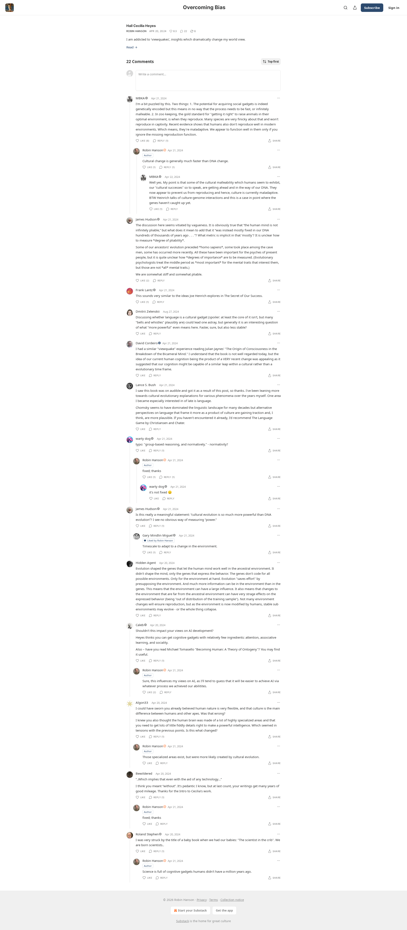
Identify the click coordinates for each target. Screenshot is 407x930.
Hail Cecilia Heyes (141, 26)
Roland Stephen (147, 834)
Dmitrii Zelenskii (148, 311)
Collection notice (232, 900)
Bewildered (144, 773)
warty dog (143, 438)
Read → (131, 47)
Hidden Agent (146, 563)
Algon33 (142, 702)
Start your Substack (192, 910)
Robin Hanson (136, 31)
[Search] (345, 7)
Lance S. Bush (146, 385)
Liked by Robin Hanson (160, 540)
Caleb (140, 625)
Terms (213, 900)
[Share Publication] (355, 7)
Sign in (393, 8)
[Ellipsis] (278, 98)
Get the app (224, 910)
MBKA (140, 98)
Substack (182, 921)
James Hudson (146, 219)
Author (148, 155)
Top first (273, 61)
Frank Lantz (144, 290)
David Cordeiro (147, 343)
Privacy (202, 900)
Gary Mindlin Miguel (157, 535)
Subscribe (372, 8)
